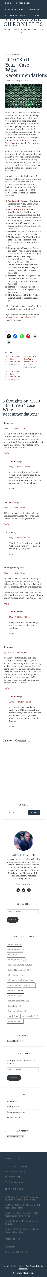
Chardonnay (16, 975)
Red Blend (14, 1006)
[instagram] (29, 890)
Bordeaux (14, 944)
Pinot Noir (15, 996)
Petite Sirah (15, 990)
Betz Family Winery (17, 209)
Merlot (29, 985)
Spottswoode (14, 201)
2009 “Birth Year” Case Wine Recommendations (13, 359)
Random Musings (14, 9)
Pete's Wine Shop (12, 1177)
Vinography (10, 1247)
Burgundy (14, 955)
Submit (12, 920)
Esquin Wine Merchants (16, 1166)
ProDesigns (29, 1273)
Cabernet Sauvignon (20, 965)
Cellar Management (16, 16)
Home (8, 3)
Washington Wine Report (16, 1252)
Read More (23, 884)
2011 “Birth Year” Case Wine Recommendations (13, 374)
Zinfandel (15, 1021)
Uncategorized (30, 1016)
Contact (36, 16)
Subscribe (14, 1078)
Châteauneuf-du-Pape (20, 980)
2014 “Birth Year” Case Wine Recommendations (32, 359)
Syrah (13, 1016)
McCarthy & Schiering (15, 1171)
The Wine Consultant (14, 1182)
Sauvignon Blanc (17, 1011)
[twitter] (18, 890)
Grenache (14, 985)
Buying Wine (35, 9)
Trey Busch (9, 502)
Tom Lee (9, 81)
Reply (6, 453)
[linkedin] (23, 890)
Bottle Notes (23, 3)
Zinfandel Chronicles (23, 21)
